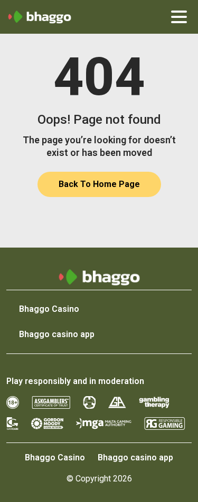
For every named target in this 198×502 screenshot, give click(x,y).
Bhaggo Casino (49, 309)
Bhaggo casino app (57, 334)
